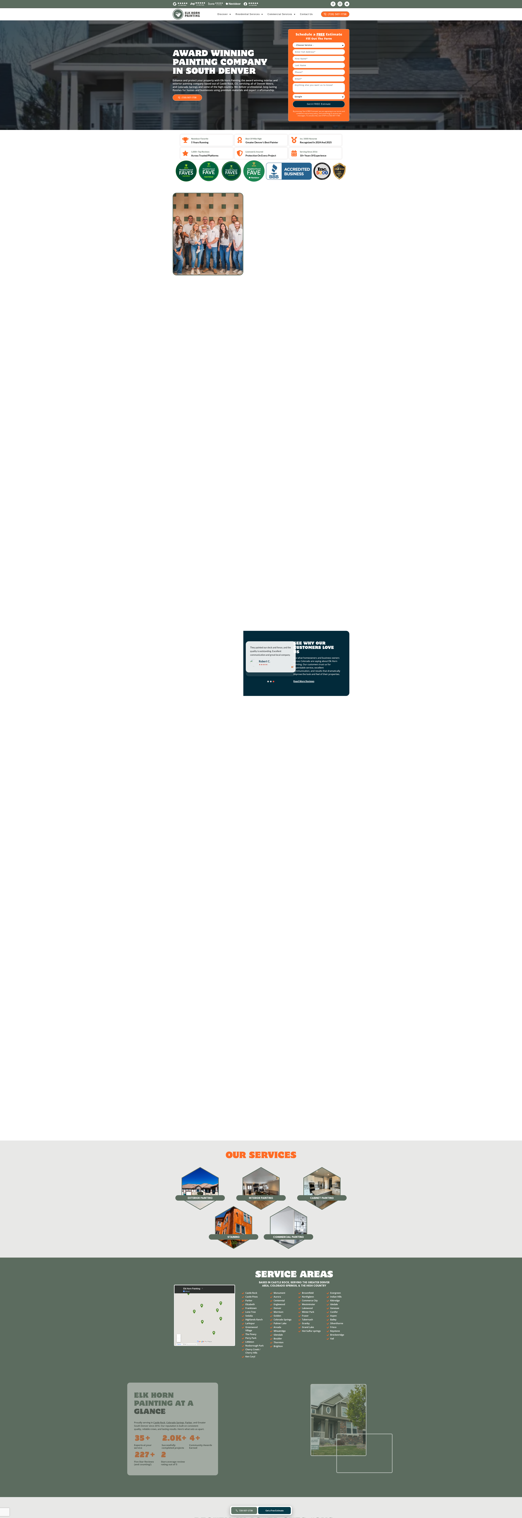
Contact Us (306, 14)
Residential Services (248, 14)
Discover (222, 14)
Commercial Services (280, 14)
